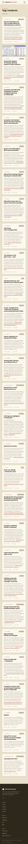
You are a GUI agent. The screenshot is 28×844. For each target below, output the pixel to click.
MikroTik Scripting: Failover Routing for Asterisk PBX (13, 175)
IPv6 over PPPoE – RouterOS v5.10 (10, 471)
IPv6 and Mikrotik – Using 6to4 (10, 660)
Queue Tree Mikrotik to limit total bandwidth (12, 149)
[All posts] (3, 798)
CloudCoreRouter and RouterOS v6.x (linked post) (13, 281)
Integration (4, 820)
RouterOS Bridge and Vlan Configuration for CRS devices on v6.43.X (12, 23)
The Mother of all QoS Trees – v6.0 (10, 256)
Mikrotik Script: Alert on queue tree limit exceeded (13, 202)
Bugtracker (4, 833)
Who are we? (5, 831)
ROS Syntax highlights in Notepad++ (12, 417)
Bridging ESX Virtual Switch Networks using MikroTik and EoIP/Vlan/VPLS (14, 498)
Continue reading (14, 77)
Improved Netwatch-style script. (11, 553)
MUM (3, 824)
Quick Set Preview (10, 446)
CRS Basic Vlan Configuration (10, 229)
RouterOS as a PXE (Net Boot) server (10, 388)
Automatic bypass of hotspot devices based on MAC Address (12, 62)
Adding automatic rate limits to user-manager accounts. (11, 579)
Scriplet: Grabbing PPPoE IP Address (10, 526)
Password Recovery (6, 835)
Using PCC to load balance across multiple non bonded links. (12, 737)
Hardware (4, 809)
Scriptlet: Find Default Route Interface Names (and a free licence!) (12, 121)
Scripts (3, 804)
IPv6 (3, 822)
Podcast (4, 811)
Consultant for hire (10, 759)
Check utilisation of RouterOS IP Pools (11, 337)
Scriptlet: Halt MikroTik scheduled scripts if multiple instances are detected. (12, 92)
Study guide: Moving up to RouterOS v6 (11, 361)
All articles (4, 817)
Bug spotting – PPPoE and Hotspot (10, 634)
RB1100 (6, 715)
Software (4, 806)
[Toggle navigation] (24, 2)
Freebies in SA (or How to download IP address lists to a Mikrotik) (12, 688)
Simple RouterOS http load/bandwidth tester (12, 607)
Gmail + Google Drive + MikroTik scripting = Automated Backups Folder (13, 309)
